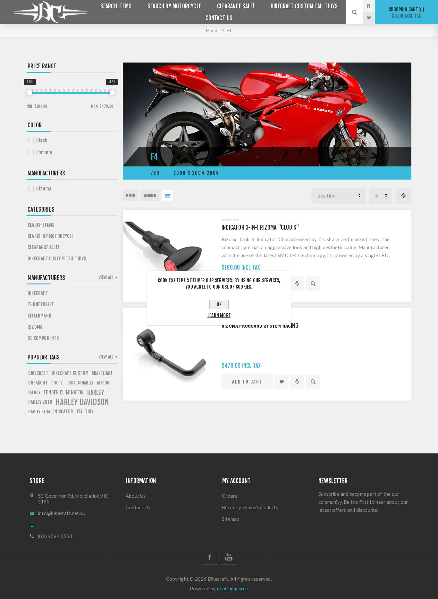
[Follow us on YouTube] (228, 557)
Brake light (102, 373)
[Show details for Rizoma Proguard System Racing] (169, 354)
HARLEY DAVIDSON (82, 402)
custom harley (80, 382)
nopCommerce (232, 588)
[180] (29, 92)
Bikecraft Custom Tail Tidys (304, 6)
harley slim (39, 411)
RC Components (43, 338)
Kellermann (39, 316)
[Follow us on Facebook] (209, 557)
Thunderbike (41, 304)
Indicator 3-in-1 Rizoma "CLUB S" (260, 227)
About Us (136, 496)
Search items (115, 6)
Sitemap (230, 519)
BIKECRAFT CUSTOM (70, 373)
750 (155, 173)
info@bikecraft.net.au (61, 513)
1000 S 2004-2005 (196, 173)
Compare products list (403, 196)
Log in (373, 6)
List (167, 195)
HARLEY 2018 (40, 402)
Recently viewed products (250, 507)
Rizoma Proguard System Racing (260, 325)
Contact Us (219, 18)
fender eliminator (64, 392)
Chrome (44, 152)
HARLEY (95, 392)
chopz (57, 382)
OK (219, 304)
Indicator (63, 412)
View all (106, 277)
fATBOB (103, 382)
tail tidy (84, 412)
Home (212, 30)
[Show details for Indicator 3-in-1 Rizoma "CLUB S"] (169, 256)
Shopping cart (405, 12)
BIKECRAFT (38, 373)
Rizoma (43, 189)
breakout (38, 383)
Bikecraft (38, 293)
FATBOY (34, 392)
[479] (112, 92)
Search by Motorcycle (174, 6)
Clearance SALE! (236, 6)
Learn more (219, 315)
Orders (229, 496)
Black (41, 141)
